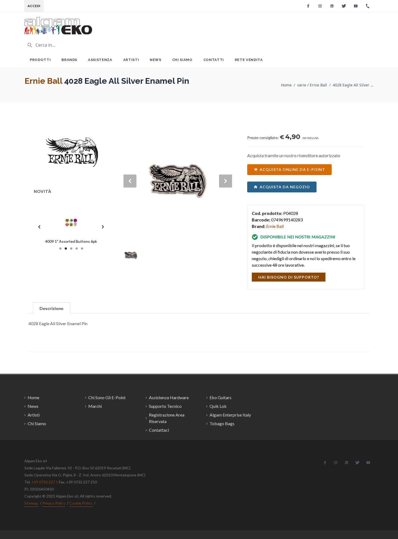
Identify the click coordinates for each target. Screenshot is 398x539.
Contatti (213, 60)
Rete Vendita (249, 60)
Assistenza (100, 60)
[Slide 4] (77, 248)
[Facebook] (308, 6)
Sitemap (31, 503)
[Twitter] (344, 6)
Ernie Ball (43, 81)
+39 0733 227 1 (44, 482)
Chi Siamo (182, 60)
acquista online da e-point (292, 169)
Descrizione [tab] (51, 308)
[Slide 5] (82, 248)
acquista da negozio (285, 187)
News (155, 60)
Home (286, 85)
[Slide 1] (60, 248)
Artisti (131, 60)
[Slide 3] (71, 248)
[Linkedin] (332, 6)
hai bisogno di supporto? (288, 277)
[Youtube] (356, 6)
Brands (69, 60)
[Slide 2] (66, 248)
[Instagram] (320, 6)
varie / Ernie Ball (312, 85)
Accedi (34, 6)
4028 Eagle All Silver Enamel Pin (353, 85)
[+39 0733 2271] (368, 6)
